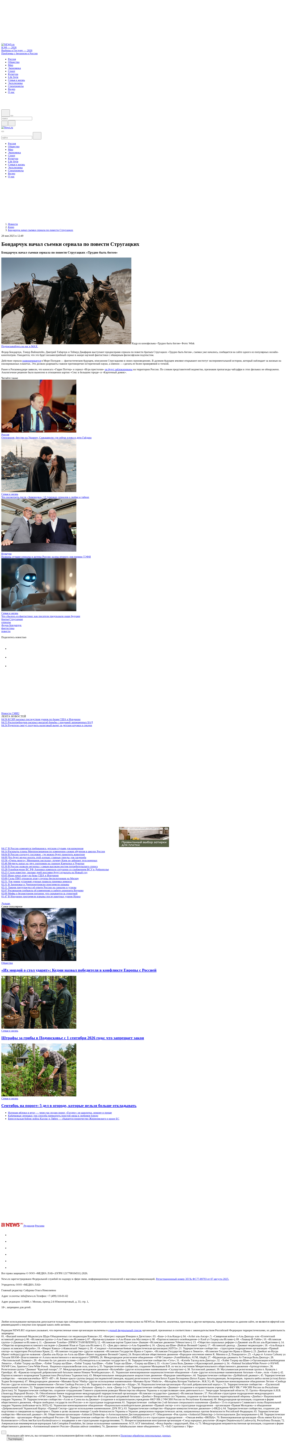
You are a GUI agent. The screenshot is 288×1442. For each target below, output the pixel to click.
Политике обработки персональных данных (145, 1435)
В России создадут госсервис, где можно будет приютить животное (43, 854)
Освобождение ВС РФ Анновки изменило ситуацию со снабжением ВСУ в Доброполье (55, 869)
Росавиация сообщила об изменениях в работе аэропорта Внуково (42, 890)
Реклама (39, 1225)
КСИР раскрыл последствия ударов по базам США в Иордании (40, 719)
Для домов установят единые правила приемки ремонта (36, 881)
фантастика (7, 628)
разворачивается (31, 360)
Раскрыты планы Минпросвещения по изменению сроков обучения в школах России (53, 851)
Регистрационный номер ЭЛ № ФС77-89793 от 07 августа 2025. (192, 1279)
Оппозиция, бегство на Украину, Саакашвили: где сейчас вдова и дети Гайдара (46, 437)
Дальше (6, 903)
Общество (7, 963)
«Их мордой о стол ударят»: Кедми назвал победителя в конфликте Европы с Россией (78, 970)
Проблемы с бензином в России (19, 53)
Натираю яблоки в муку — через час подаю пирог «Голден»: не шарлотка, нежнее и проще (60, 1112)
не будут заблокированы (118, 369)
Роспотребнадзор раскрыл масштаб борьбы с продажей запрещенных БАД (47, 722)
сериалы (6, 622)
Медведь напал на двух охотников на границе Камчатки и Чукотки (42, 863)
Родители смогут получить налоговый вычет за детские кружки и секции (46, 725)
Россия (5, 434)
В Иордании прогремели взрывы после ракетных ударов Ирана (40, 896)
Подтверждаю (15, 1439)
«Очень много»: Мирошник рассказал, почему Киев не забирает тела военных (49, 860)
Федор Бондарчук (11, 625)
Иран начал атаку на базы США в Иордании (30, 875)
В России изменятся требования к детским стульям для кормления (42, 848)
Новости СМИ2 (10, 713)
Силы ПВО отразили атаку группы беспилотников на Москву (40, 878)
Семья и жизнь (9, 494)
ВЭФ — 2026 (8, 47)
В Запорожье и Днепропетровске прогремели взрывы (35, 884)
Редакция (29, 1225)
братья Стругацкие (12, 619)
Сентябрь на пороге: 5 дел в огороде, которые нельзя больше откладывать (68, 1105)
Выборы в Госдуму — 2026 (16, 50)
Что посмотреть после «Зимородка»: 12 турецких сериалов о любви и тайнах (45, 497)
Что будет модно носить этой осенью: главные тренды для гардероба (43, 857)
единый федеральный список (125, 1330)
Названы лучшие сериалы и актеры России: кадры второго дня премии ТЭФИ (46, 556)
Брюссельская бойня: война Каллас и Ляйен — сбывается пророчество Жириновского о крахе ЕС (63, 1118)
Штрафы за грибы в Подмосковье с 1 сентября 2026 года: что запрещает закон (72, 1038)
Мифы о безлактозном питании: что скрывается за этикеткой (39, 893)
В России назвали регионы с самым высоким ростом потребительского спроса (49, 866)
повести (5, 631)
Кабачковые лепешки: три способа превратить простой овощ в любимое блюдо (53, 1115)
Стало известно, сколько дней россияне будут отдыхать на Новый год (44, 872)
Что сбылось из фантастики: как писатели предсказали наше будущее (40, 616)
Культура (6, 553)
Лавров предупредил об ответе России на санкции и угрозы (38, 887)
